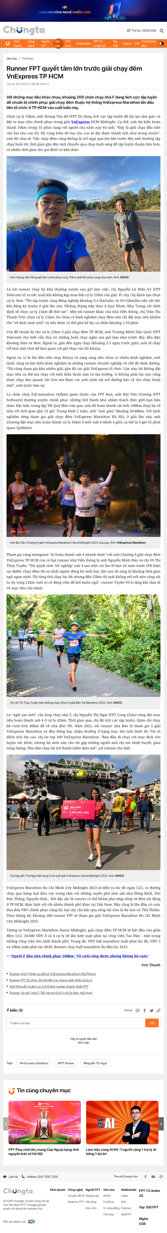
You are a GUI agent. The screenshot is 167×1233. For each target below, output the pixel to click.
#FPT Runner (66, 1063)
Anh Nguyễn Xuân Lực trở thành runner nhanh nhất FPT (49, 986)
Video (124, 1195)
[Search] (162, 30)
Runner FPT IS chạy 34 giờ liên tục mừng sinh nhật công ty (51, 980)
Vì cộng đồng (111, 1208)
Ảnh (123, 1201)
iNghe (127, 43)
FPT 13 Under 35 (100, 43)
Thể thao (68, 43)
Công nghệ (31, 43)
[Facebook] (146, 1177)
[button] (161, 1124)
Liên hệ (13, 1176)
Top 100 (115, 43)
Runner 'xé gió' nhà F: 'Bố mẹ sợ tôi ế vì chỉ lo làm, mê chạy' (51, 993)
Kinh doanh (18, 43)
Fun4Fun (108, 1201)
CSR (137, 43)
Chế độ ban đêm (148, 43)
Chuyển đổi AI (76, 1195)
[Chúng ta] (24, 30)
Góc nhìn (91, 1208)
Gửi (152, 1023)
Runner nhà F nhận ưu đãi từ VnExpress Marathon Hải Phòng (53, 974)
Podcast (126, 1208)
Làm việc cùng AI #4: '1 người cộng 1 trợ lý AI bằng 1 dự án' (121, 1152)
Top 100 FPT (149, 1207)
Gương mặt (92, 1195)
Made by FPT (76, 1201)
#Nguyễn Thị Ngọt (95, 1063)
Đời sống (91, 1201)
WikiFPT (126, 1214)
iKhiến (107, 1195)
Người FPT (46, 43)
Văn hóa (57, 43)
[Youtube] (154, 1177)
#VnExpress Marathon (34, 1063)
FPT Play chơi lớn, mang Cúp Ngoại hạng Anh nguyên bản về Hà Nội (43, 1152)
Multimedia (84, 43)
